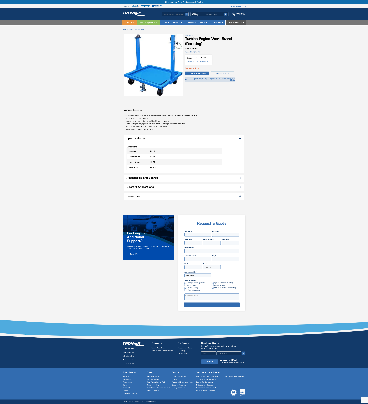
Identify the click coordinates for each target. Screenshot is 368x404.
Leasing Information (178, 388)
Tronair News (127, 382)
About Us (126, 376)
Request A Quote (153, 376)
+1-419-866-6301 (128, 352)
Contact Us (134, 254)
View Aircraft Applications (196, 61)
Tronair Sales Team (158, 348)
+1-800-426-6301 (240, 15)
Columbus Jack (183, 353)
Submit (211, 305)
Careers (125, 391)
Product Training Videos (204, 382)
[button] (129, 22)
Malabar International (185, 348)
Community (126, 388)
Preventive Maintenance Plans (182, 382)
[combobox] (175, 14)
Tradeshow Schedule (130, 393)
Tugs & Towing (191, 285)
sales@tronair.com (129, 356)
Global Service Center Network (162, 351)
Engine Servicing (192, 288)
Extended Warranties (179, 385)
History (125, 385)
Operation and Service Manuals (207, 376)
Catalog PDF (209, 361)
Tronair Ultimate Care (179, 376)
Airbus (131, 29)
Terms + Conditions (151, 402)
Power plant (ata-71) (192, 52)
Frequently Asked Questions (234, 376)
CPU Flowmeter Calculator (205, 391)
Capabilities (127, 379)
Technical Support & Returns (206, 379)
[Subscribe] (243, 353)
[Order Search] (225, 14)
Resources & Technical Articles (206, 388)
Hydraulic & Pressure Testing (223, 283)
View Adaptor (232, 79)
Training (174, 379)
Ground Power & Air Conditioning (225, 288)
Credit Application (153, 391)
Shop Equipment (153, 379)
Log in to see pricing (198, 73)
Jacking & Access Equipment (196, 283)
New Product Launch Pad (156, 382)
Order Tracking (195, 14)
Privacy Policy (139, 402)
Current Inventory (153, 385)
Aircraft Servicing (219, 285)
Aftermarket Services (193, 290)
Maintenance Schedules (204, 385)
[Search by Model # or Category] (186, 14)
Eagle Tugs (181, 351)
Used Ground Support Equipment (158, 388)
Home (124, 29)
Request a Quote (222, 73)
